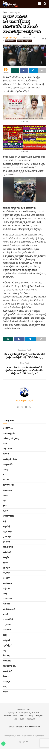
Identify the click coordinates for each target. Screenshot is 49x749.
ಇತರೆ (5, 443)
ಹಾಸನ (5, 692)
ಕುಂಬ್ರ (5, 495)
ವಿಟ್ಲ (4, 650)
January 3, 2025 (28, 37)
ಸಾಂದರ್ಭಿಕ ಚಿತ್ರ (9, 666)
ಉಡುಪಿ (6, 454)
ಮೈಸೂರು (6, 624)
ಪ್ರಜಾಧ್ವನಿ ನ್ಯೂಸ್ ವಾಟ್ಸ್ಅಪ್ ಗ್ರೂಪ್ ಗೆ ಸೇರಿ (23, 712)
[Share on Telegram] (33, 70)
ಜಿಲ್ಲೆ (4, 521)
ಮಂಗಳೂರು (7, 598)
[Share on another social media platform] (42, 70)
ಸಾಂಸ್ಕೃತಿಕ (7, 671)
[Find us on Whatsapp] (24, 741)
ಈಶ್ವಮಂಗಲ (7, 448)
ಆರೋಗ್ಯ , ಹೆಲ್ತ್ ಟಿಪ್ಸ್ (24, 41)
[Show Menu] (39, 4)
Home (5, 12)
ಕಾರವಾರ (6, 479)
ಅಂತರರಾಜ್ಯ (8, 428)
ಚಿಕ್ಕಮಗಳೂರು (8, 516)
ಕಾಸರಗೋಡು (8, 485)
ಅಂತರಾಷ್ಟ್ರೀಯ (15, 12)
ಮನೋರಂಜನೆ (9, 609)
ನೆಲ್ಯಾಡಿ (6, 557)
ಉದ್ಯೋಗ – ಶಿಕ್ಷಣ (10, 459)
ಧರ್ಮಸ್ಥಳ (7, 536)
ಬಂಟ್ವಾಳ (6, 578)
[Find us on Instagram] (20, 741)
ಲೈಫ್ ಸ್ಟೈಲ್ (7, 645)
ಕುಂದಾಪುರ (7, 490)
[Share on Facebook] (24, 70)
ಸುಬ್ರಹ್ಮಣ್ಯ (6, 681)
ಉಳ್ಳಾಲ (6, 469)
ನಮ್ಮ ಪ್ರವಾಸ (8, 547)
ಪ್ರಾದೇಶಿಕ (6, 573)
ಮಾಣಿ (5, 614)
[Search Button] (45, 4)
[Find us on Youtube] (27, 741)
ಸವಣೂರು (7, 661)
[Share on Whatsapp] (15, 70)
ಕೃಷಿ (4, 500)
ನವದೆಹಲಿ (7, 552)
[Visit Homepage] (10, 4)
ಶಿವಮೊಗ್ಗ (6, 655)
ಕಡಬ (5, 474)
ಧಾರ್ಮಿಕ (6, 542)
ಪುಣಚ (5, 562)
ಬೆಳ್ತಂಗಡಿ (6, 588)
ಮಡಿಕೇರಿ (6, 604)
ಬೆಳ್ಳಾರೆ (5, 593)
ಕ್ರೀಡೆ (5, 505)
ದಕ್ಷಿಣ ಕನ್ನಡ (7, 531)
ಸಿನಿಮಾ (6, 676)
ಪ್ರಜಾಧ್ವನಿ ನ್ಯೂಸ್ (11, 37)
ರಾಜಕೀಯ (7, 629)
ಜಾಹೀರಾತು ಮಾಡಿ (23, 709)
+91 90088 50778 (32, 727)
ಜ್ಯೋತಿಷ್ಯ (6, 526)
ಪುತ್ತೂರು (6, 567)
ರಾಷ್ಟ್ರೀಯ (6, 640)
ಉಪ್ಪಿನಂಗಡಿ (8, 464)
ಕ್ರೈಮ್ (5, 511)
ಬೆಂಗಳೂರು (7, 583)
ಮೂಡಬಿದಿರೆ (8, 619)
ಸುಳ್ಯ (5, 686)
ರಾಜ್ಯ (5, 635)
